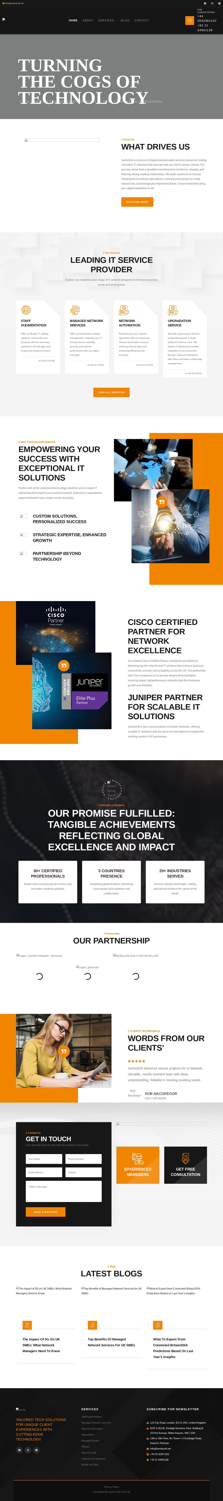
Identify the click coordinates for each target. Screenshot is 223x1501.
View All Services (111, 392)
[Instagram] (212, 3)
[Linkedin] (219, 3)
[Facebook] (205, 3)
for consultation (206, 11)
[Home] (7, 20)
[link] (38, 337)
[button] (209, 341)
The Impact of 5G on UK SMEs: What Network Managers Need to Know (41, 1345)
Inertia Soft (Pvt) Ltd (119, 1491)
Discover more (137, 202)
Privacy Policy (111, 1487)
